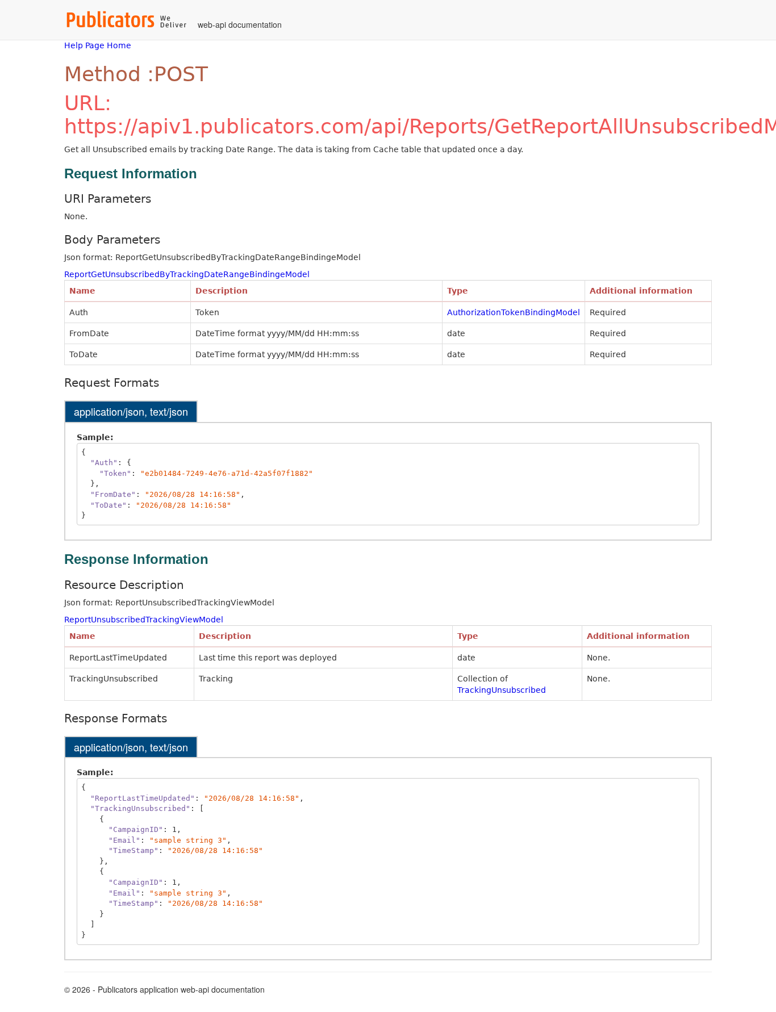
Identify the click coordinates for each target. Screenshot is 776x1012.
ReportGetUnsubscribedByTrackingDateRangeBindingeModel (187, 274)
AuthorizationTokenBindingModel (513, 312)
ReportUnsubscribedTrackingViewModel (143, 619)
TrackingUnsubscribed (501, 690)
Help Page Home (97, 45)
